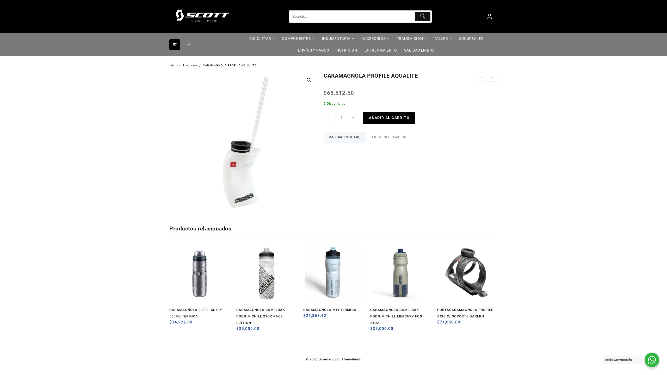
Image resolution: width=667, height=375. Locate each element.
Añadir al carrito (389, 118)
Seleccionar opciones (307, 317)
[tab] (345, 137)
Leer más (441, 324)
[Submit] (423, 16)
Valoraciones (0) (345, 137)
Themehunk (351, 359)
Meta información (389, 137)
